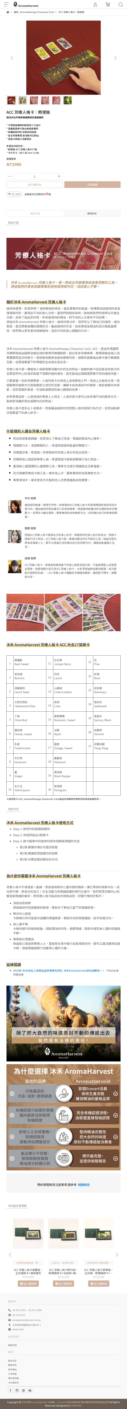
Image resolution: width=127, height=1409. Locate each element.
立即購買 (92, 185)
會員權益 (12, 1369)
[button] (115, 57)
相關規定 (84, 1184)
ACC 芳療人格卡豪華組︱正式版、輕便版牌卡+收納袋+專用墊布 (98, 1271)
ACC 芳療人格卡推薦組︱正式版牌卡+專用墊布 (28, 1271)
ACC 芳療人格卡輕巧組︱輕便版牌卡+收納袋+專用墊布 (63, 1271)
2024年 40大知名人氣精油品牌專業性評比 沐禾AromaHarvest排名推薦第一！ (59, 970)
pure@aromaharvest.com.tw (27, 1319)
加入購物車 (34, 185)
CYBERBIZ (76, 1405)
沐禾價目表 (13, 1382)
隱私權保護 (13, 1378)
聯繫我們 (12, 1345)
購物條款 (12, 1364)
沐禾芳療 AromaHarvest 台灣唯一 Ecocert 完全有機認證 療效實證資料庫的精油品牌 (65, 1402)
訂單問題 (12, 1373)
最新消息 (12, 1360)
